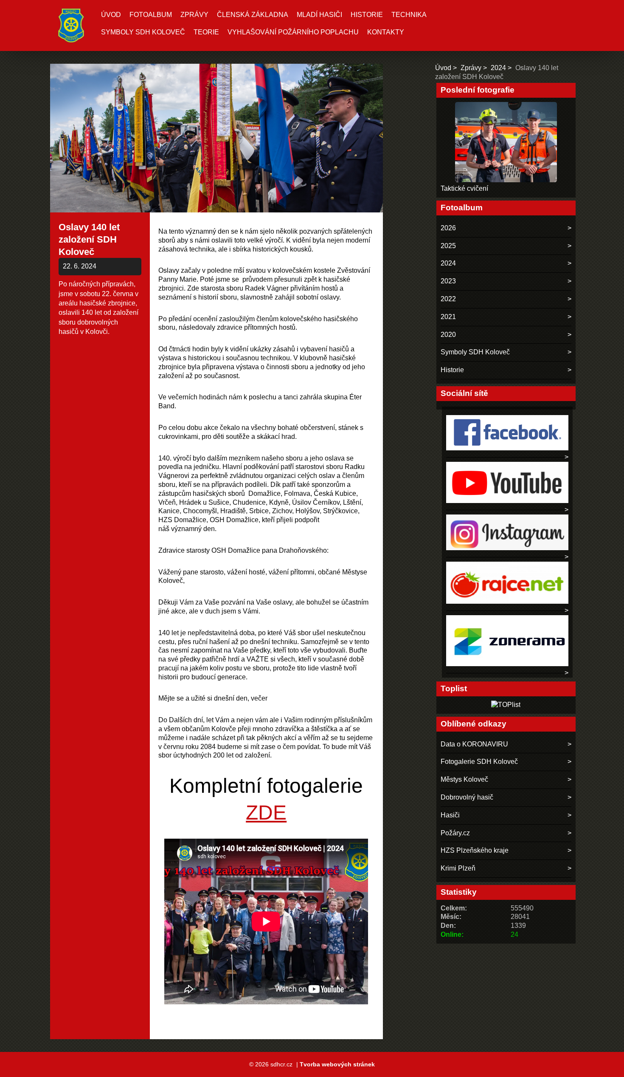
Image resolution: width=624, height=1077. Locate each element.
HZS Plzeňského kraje (475, 850)
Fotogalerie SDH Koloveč (479, 761)
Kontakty (385, 32)
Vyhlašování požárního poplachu (293, 32)
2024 (498, 67)
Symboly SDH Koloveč (143, 32)
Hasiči (450, 815)
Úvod (111, 14)
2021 (448, 316)
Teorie (206, 32)
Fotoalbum (150, 14)
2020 (448, 334)
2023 (448, 281)
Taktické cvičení (464, 188)
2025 (448, 245)
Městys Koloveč (464, 779)
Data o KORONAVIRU (474, 744)
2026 (448, 228)
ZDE (266, 812)
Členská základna (252, 14)
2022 (448, 298)
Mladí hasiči (319, 14)
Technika (409, 14)
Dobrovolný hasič (467, 797)
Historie (367, 14)
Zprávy (194, 14)
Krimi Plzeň (458, 868)
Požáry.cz (455, 833)
